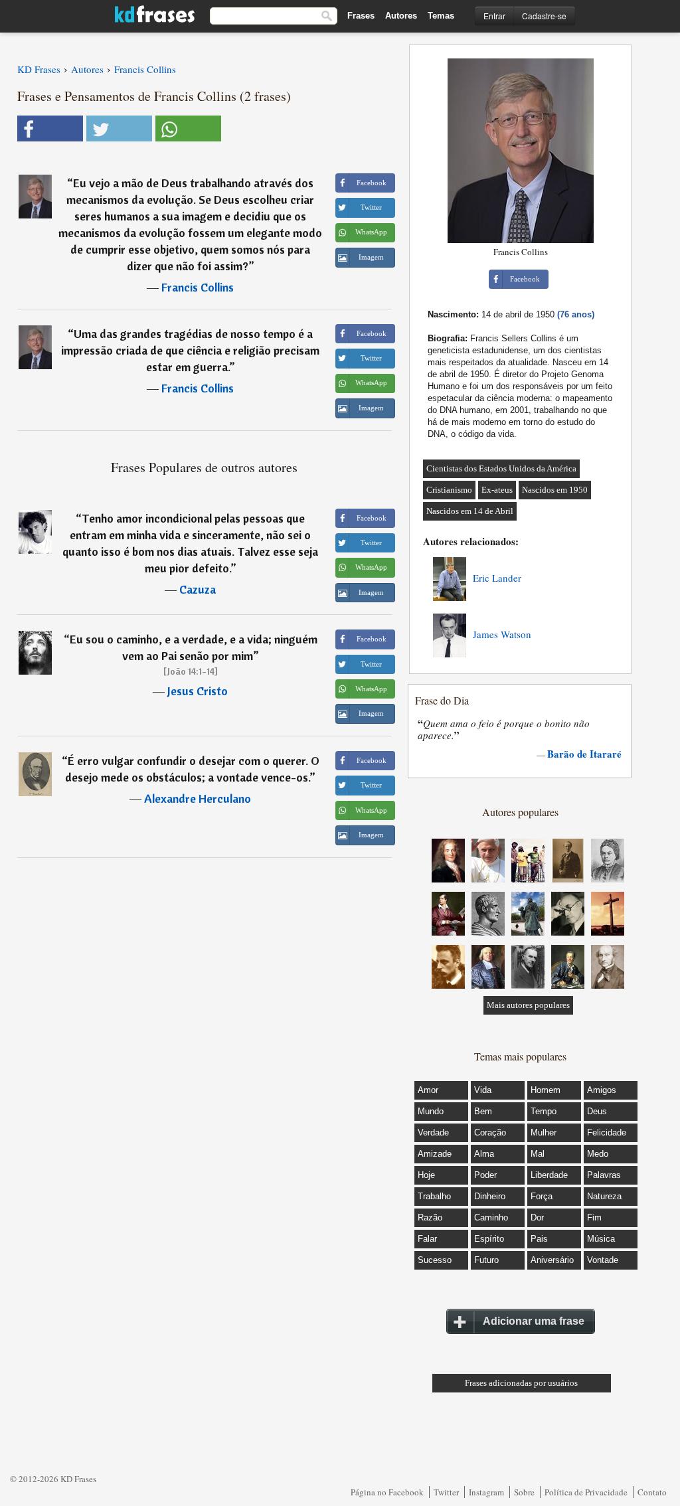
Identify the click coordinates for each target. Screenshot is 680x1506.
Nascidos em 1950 (555, 490)
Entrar (494, 15)
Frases (361, 16)
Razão (430, 1217)
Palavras (604, 1175)
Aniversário (552, 1260)
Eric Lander (497, 577)
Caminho (491, 1217)
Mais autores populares (528, 1005)
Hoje (426, 1175)
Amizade (435, 1154)
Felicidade (606, 1132)
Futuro (486, 1260)
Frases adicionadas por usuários (521, 1383)
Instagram (486, 1492)
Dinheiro (489, 1196)
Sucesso (435, 1260)
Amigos (601, 1090)
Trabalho (434, 1196)
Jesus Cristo (197, 691)
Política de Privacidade (586, 1492)
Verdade (433, 1132)
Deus (597, 1111)
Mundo (431, 1111)
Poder (485, 1175)
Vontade (602, 1260)
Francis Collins (197, 287)
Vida (482, 1090)
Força (541, 1196)
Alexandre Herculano (197, 798)
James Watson (502, 634)
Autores (401, 16)
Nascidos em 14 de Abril (469, 511)
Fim (594, 1217)
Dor (537, 1217)
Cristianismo (449, 490)
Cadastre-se (544, 15)
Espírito (489, 1239)
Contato (652, 1492)
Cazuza (197, 589)
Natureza (604, 1196)
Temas (441, 16)
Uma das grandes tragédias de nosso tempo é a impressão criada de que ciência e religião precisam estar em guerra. (190, 350)
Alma (484, 1154)
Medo (597, 1154)
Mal (538, 1154)
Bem (483, 1111)
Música (601, 1239)
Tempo (543, 1111)
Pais (539, 1239)
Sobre (524, 1492)
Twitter (446, 1492)
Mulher (543, 1132)
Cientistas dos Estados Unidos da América (501, 468)
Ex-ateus (497, 490)
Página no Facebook (387, 1492)
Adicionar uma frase (533, 1321)
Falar (427, 1239)
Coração (490, 1132)
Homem (545, 1090)
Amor (428, 1090)
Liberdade (549, 1175)
